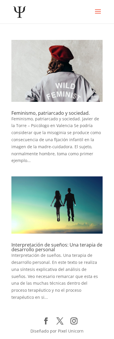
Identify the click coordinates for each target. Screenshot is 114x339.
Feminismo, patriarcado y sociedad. (50, 113)
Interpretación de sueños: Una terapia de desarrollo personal (56, 247)
